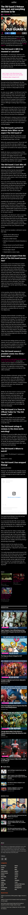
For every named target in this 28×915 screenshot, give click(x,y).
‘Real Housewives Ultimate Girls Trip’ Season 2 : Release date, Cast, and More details (16, 822)
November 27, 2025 (5, 762)
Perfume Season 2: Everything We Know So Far (6, 582)
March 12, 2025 (10, 818)
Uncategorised (18, 885)
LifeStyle (3, 889)
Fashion (2, 874)
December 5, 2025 (5, 633)
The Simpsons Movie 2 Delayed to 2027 (10, 77)
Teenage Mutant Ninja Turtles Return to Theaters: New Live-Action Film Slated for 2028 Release (13, 733)
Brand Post (3, 865)
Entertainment (5, 627)
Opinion (16, 871)
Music (16, 867)
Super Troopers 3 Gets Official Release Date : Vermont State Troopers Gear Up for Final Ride (17, 777)
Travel (16, 882)
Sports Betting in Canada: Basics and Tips (16, 770)
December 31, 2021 (11, 825)
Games (2, 882)
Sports (16, 876)
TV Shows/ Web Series (20, 884)
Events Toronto (4, 873)
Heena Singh (7, 14)
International (4, 887)
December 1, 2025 (5, 709)
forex (2, 878)
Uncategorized (18, 887)
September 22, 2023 (16, 14)
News (16, 869)
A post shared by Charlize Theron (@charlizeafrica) (14, 512)
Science (16, 874)
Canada (2, 867)
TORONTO (17, 880)
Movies (16, 865)
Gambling (3, 880)
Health (2, 885)
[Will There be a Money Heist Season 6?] (18, 576)
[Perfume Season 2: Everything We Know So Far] (6, 576)
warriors (19, 38)
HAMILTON (3, 884)
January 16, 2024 (10, 831)
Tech (16, 878)
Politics (16, 873)
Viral (16, 889)
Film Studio (3, 876)
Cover (2, 869)
